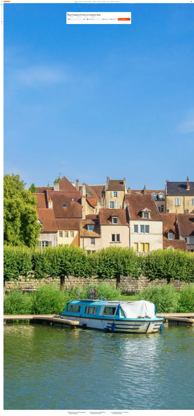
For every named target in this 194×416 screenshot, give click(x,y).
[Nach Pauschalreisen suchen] (1, 11)
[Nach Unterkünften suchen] (1, 7)
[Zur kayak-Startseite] (7, 1)
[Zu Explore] (1, 14)
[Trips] (1, 19)
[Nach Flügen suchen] (1, 5)
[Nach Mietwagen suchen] (1, 9)
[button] (2, 1)
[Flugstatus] (1, 16)
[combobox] (71, 16)
